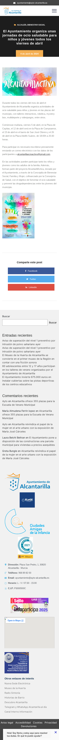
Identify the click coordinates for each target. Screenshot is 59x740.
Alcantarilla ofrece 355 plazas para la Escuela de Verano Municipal (28, 414)
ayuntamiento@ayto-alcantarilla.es (32, 3)
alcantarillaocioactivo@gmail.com (33, 154)
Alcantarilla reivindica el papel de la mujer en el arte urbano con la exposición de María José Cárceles (28, 428)
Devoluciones (28, 726)
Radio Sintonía (12, 692)
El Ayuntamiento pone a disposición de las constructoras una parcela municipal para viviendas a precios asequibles (29, 441)
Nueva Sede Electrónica (17, 683)
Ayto (5, 401)
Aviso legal (7, 722)
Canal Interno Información (18, 711)
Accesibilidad (23, 722)
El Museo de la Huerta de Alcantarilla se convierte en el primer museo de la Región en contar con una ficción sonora (28, 359)
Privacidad (51, 722)
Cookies (37, 722)
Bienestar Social (36, 25)
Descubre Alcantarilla (16, 702)
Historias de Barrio (15, 697)
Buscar (6, 316)
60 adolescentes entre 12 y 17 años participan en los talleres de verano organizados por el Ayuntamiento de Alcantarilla (28, 370)
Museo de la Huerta (15, 688)
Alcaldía (21, 25)
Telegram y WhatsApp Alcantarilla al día (26, 707)
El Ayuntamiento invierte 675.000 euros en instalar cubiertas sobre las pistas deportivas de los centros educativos (28, 380)
